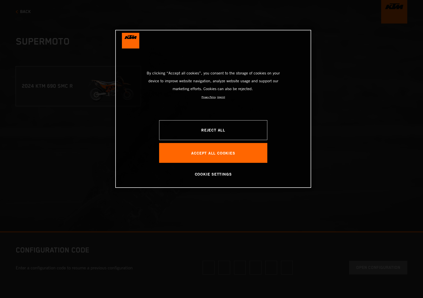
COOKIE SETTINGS (213, 174)
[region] (213, 109)
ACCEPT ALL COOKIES (213, 152)
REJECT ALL (213, 129)
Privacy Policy (208, 97)
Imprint (221, 97)
